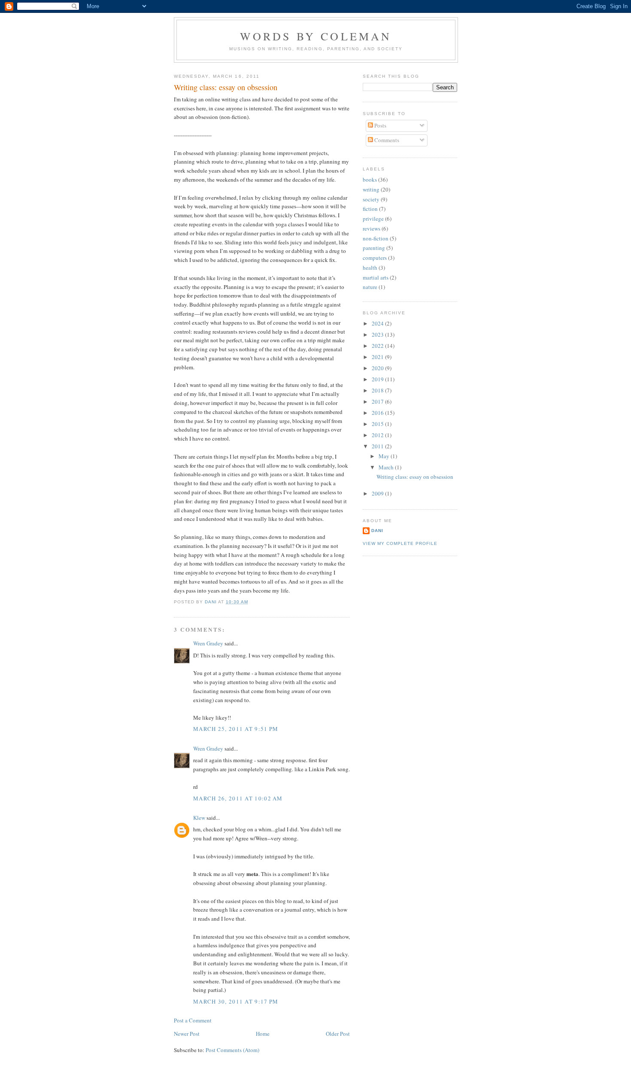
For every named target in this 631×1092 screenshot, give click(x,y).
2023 (378, 334)
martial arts (375, 277)
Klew (199, 817)
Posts (379, 125)
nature (370, 287)
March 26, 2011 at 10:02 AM (238, 798)
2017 (378, 401)
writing (371, 189)
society (371, 199)
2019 (378, 379)
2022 (378, 346)
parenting (374, 248)
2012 (378, 435)
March (387, 467)
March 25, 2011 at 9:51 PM (236, 729)
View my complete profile (400, 543)
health (370, 267)
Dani (377, 530)
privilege (373, 218)
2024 (378, 323)
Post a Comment (193, 1020)
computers (375, 258)
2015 (378, 424)
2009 (378, 493)
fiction (370, 209)
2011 (378, 446)
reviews (371, 228)
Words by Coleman (315, 36)
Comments (386, 140)
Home (263, 1033)
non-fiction (375, 238)
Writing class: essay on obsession (414, 477)
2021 (378, 357)
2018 (378, 390)
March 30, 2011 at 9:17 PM (236, 1001)
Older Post (338, 1033)
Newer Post (187, 1033)
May (385, 456)
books (370, 179)
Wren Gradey (208, 643)
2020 (378, 368)
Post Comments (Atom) (232, 1050)
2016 (378, 413)
